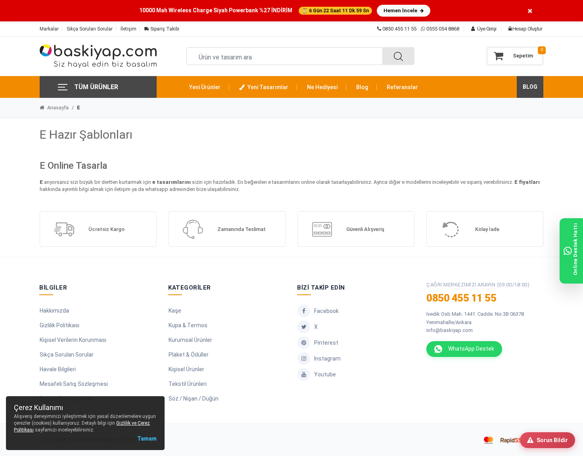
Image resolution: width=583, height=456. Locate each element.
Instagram (327, 358)
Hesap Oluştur (526, 29)
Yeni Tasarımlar (267, 87)
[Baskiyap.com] (98, 56)
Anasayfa (57, 108)
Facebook (326, 311)
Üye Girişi (486, 29)
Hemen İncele (401, 10)
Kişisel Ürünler (186, 369)
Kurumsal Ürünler (190, 340)
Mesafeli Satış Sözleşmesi (74, 384)
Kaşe (175, 310)
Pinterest (326, 343)
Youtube (325, 374)
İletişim (128, 29)
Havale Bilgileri (58, 369)
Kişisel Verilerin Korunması (73, 340)
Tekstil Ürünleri (188, 384)
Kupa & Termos (188, 325)
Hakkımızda (54, 310)
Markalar (49, 29)
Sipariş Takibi (164, 29)
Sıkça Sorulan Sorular (90, 29)
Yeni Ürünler (205, 87)
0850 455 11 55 (398, 29)
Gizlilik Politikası (59, 325)
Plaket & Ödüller (189, 354)
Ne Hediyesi (322, 87)
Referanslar (402, 87)
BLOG (530, 87)
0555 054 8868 (442, 29)
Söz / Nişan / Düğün (194, 398)
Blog (362, 87)
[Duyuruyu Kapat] (530, 10)
